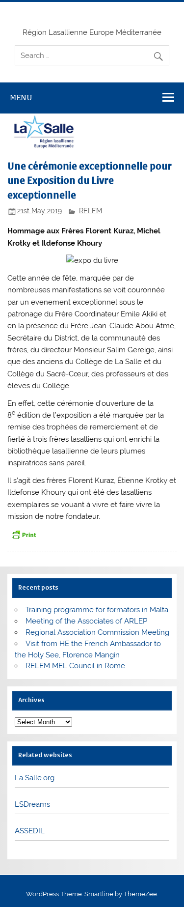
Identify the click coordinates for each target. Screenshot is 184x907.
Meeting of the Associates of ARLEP (86, 621)
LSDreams (32, 804)
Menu (21, 97)
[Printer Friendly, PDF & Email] (23, 534)
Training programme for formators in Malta (97, 609)
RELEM (90, 211)
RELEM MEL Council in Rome (75, 665)
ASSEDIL (30, 830)
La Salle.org (34, 777)
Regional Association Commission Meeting (97, 632)
